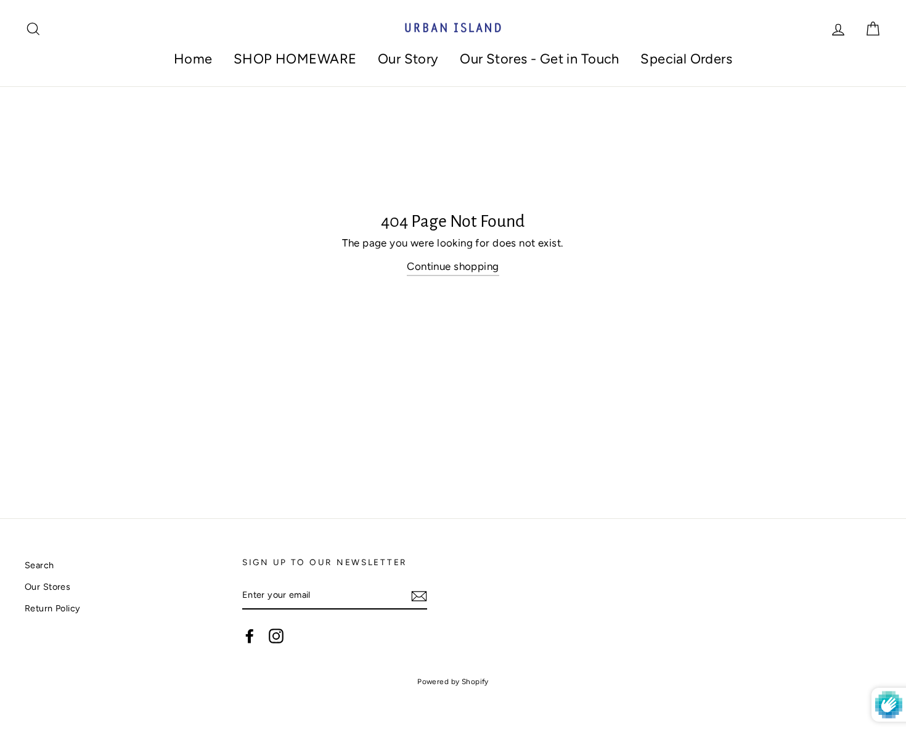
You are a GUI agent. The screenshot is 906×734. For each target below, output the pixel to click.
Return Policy (53, 608)
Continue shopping (453, 266)
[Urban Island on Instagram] (276, 635)
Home (193, 59)
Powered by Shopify (453, 681)
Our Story (408, 59)
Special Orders (686, 59)
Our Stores (47, 586)
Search (39, 565)
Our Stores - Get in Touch (539, 59)
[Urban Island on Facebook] (249, 635)
